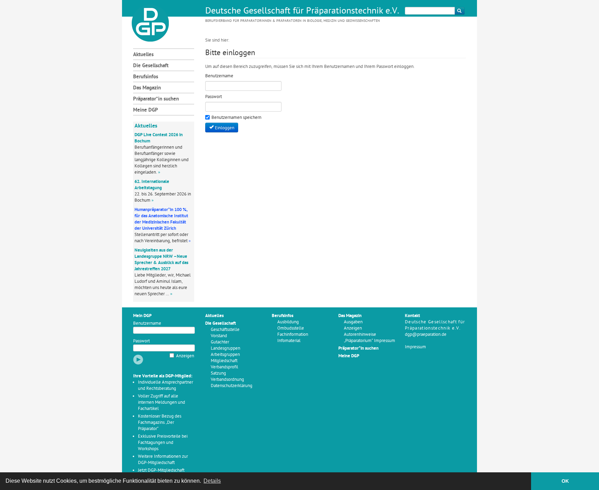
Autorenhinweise (360, 335)
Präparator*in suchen (156, 99)
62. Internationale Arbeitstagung (151, 185)
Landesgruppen (225, 348)
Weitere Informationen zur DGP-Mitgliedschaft (163, 460)
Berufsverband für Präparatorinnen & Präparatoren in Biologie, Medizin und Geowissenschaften (292, 21)
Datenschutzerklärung (231, 386)
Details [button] (212, 481)
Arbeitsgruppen (225, 355)
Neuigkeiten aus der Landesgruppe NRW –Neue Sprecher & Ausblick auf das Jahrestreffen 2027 (161, 259)
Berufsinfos (145, 77)
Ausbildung (288, 322)
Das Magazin (147, 88)
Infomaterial (289, 341)
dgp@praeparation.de (425, 335)
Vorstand (219, 336)
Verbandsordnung (227, 380)
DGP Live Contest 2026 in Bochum (158, 138)
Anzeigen (185, 356)
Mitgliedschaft (224, 361)
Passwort (141, 341)
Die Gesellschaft (150, 66)
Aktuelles (143, 55)
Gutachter (220, 342)
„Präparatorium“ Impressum (369, 341)
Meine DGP (145, 110)
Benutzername (147, 323)
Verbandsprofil (224, 367)
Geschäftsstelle (225, 330)
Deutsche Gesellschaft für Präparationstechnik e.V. (302, 11)
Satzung (218, 373)
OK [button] (565, 481)
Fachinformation (292, 335)
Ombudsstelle (290, 328)
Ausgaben (353, 322)
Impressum (415, 347)
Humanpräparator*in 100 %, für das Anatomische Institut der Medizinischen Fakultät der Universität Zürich (161, 219)
